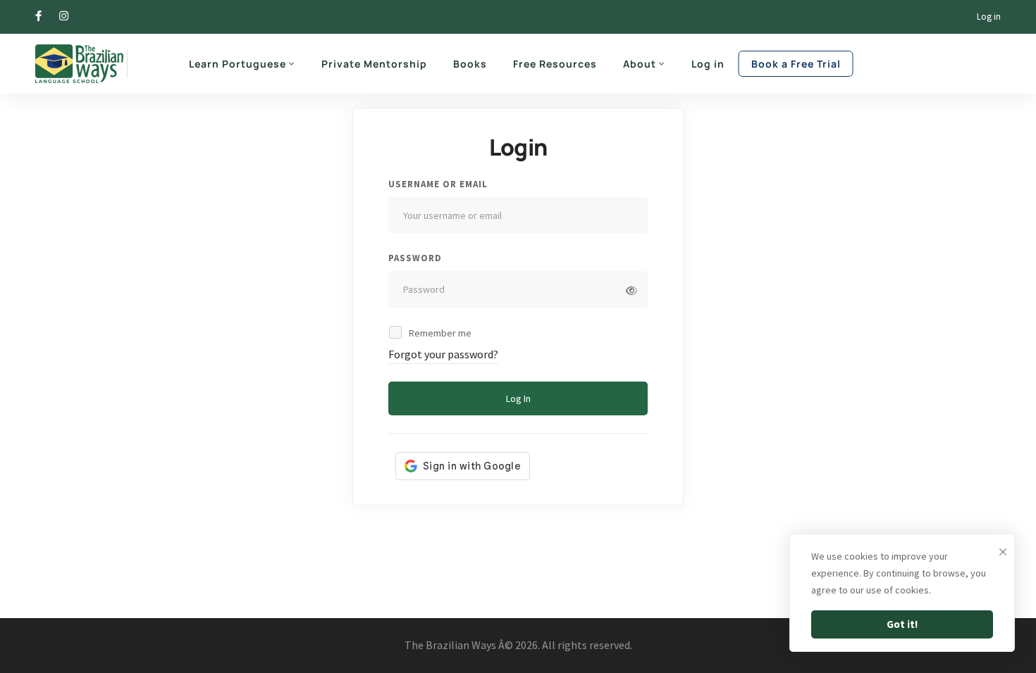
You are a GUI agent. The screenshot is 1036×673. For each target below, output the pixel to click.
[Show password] (631, 291)
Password (415, 258)
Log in (989, 17)
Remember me (439, 333)
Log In (518, 398)
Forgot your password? (443, 354)
